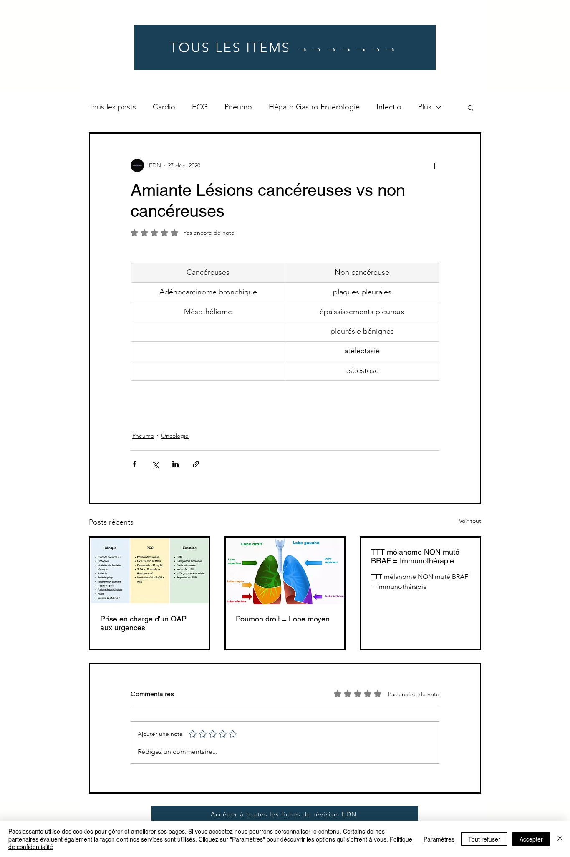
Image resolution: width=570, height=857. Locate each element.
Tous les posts (112, 107)
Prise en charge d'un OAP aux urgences (143, 623)
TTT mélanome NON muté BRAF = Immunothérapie (415, 556)
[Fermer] (560, 838)
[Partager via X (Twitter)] (155, 464)
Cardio (164, 107)
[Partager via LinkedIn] (175, 464)
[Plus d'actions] (434, 165)
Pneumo (238, 107)
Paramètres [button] (439, 839)
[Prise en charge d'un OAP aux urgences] (149, 571)
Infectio (388, 107)
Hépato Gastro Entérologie (314, 107)
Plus (424, 107)
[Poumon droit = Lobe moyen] (285, 571)
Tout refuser (484, 839)
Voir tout (470, 521)
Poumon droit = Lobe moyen (283, 618)
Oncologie (175, 435)
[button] (470, 107)
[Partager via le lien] (196, 464)
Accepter (531, 839)
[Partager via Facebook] (135, 464)
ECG (200, 107)
